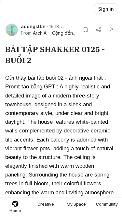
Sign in (106, 9)
